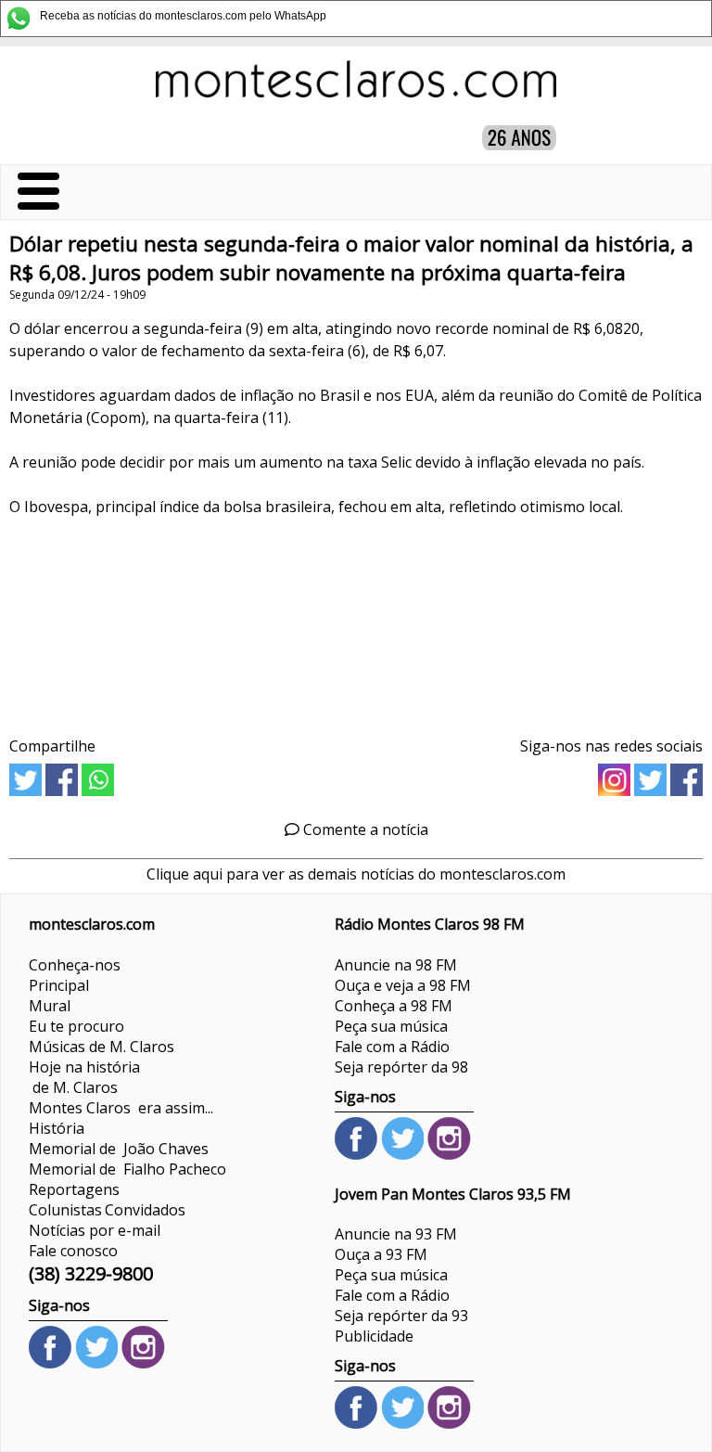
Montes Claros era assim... (121, 1108)
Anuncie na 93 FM (396, 1234)
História (56, 1128)
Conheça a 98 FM (393, 1006)
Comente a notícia (363, 829)
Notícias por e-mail (94, 1230)
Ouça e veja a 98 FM (403, 985)
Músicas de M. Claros (101, 1046)
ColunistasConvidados (107, 1210)
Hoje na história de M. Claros (84, 1077)
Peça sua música (391, 1026)
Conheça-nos (75, 965)
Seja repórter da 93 (401, 1315)
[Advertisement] (356, 620)
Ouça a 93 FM (381, 1254)
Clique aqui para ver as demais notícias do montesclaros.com (356, 874)
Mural (49, 1006)
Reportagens (74, 1189)
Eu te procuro (76, 1026)
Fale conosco (73, 1250)
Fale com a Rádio (392, 1046)
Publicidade (374, 1336)
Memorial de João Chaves (119, 1148)
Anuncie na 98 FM (396, 965)
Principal (59, 985)
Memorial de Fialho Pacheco (127, 1169)
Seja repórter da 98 (401, 1067)
